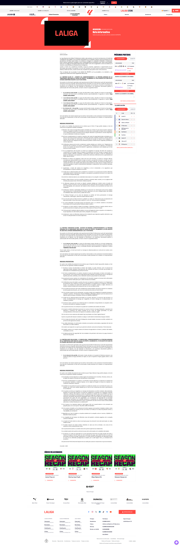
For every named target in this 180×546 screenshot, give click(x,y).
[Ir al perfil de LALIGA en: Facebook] (88, 512)
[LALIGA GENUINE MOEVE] (75, 15)
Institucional (14, 10)
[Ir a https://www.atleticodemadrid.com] (43, 7)
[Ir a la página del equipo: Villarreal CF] (119, 141)
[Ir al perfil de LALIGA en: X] (96, 512)
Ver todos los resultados (127, 101)
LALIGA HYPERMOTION (135, 58)
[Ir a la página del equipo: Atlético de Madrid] (119, 123)
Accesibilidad (113, 538)
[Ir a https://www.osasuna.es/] (49, 7)
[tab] (120, 58)
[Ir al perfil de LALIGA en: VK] (107, 512)
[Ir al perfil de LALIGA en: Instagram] (92, 512)
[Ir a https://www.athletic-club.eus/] (37, 7)
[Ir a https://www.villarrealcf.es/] (152, 7)
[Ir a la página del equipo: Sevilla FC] (119, 116)
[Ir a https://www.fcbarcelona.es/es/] (73, 7)
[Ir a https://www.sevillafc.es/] (140, 7)
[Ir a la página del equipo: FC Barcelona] (119, 126)
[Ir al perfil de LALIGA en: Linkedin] (99, 512)
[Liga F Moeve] (54, 15)
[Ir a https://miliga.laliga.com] (176, 11)
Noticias (127, 14)
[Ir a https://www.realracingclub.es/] (97, 7)
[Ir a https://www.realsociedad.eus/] (134, 7)
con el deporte (43, 10)
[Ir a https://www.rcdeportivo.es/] (109, 7)
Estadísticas (148, 14)
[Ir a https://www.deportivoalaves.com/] (61, 7)
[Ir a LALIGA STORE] (127, 11)
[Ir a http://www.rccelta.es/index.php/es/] (55, 7)
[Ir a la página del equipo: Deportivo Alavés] (119, 119)
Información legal (120, 538)
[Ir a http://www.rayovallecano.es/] (103, 7)
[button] (11, 14)
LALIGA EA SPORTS (121, 58)
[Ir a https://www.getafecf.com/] (79, 7)
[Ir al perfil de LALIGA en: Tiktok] (103, 512)
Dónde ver (71, 10)
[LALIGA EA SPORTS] (11, 15)
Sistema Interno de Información (103, 538)
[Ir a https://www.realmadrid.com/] (127, 7)
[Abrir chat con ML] (176, 542)
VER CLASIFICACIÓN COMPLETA (124, 147)
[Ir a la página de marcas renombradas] (46, 541)
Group (105, 10)
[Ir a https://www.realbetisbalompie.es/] (122, 7)
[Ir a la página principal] (90, 15)
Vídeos (105, 14)
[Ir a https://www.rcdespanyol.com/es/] (115, 7)
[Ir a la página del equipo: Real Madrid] (119, 132)
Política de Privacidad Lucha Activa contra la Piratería (110, 543)
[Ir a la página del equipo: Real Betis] (119, 135)
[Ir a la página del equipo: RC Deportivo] (119, 144)
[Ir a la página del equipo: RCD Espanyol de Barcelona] (119, 129)
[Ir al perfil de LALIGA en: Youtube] (110, 512)
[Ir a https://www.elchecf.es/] (67, 7)
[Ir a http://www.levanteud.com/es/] (85, 7)
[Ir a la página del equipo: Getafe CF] (119, 138)
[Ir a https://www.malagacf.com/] (91, 7)
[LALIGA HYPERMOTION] (33, 15)
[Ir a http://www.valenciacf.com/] (146, 7)
